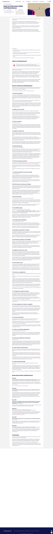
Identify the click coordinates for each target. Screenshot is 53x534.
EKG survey (32, 287)
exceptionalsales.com (17, 397)
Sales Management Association (22, 305)
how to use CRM (22, 309)
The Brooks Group (26, 155)
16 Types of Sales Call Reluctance (33, 96)
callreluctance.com (15, 384)
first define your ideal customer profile (26, 321)
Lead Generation (28, 1)
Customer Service (35, 1)
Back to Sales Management (8, 4)
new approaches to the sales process (22, 333)
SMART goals (14, 210)
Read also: (20, 385)
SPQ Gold (15, 278)
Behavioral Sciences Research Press (19, 287)
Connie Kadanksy (32, 25)
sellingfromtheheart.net (20, 414)
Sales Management (18, 1)
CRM (23, 1)
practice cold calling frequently (30, 162)
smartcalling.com (14, 431)
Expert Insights (42, 1)
